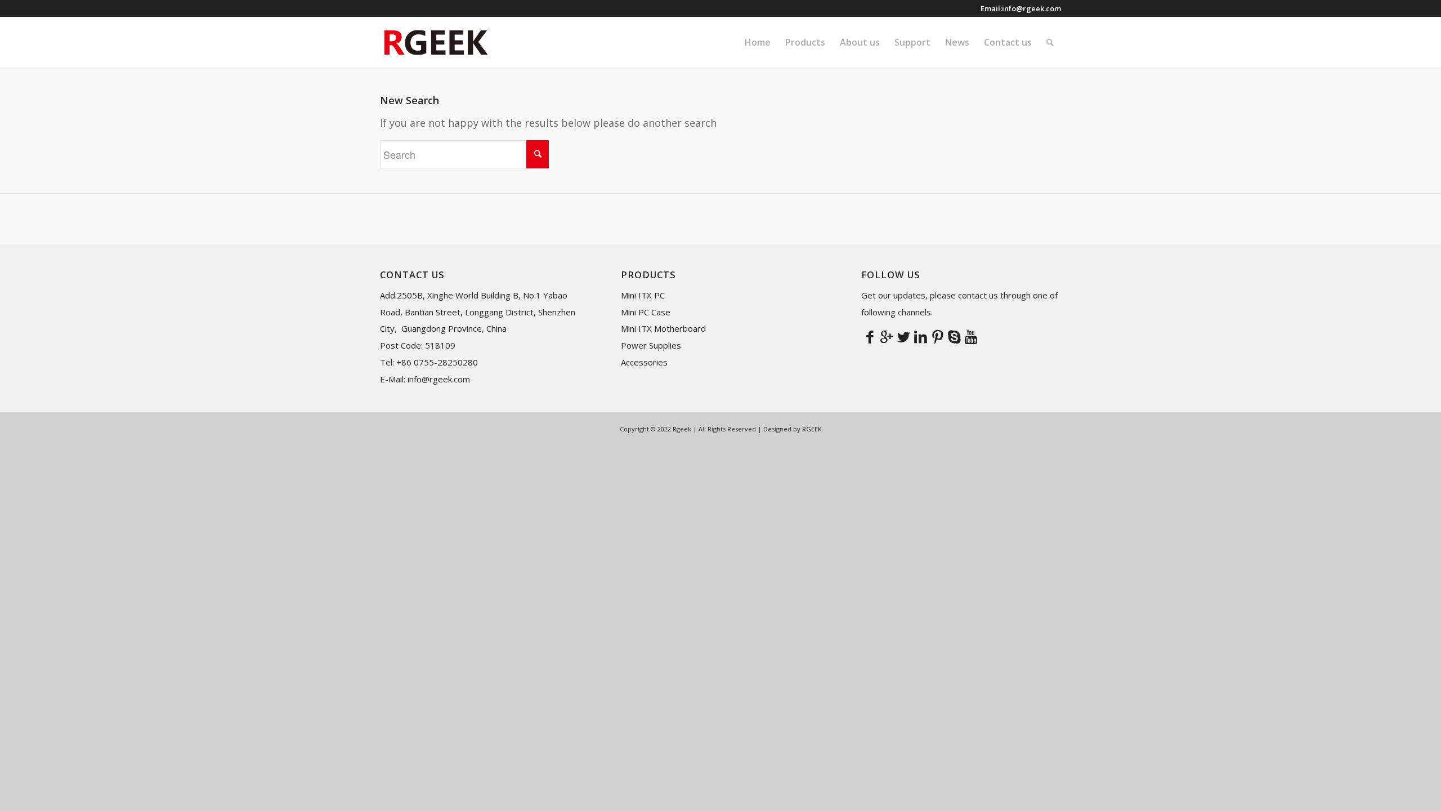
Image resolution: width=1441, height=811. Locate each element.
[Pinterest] (937, 336)
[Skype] (954, 336)
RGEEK (812, 429)
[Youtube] (971, 336)
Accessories (644, 362)
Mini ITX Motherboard (663, 328)
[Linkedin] (920, 336)
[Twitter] (903, 336)
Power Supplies (651, 345)
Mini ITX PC (643, 295)
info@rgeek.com (1031, 8)
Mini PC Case (645, 312)
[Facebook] (869, 336)
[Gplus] (886, 336)
